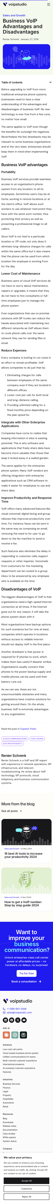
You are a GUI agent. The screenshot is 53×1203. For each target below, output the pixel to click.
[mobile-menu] (47, 4)
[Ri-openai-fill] (14, 1035)
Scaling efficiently (12, 743)
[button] (50, 82)
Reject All (26, 1196)
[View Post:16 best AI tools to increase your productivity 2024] (26, 832)
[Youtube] (24, 1020)
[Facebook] (11, 1020)
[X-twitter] (17, 1020)
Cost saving (37, 738)
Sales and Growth (14, 15)
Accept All (27, 1180)
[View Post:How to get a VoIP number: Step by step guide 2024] (26, 881)
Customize (26, 1188)
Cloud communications (15, 738)
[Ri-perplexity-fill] (23, 1035)
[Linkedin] (5, 1020)
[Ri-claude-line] (6, 1035)
